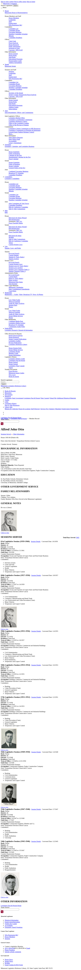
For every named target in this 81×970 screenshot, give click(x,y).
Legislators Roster (14, 351)
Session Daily (13, 305)
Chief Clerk (12, 41)
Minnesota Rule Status (16, 282)
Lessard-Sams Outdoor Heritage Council (21, 132)
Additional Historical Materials (66, 398)
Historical (8, 396)
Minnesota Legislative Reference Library (13, 386)
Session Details (35, 541)
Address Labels (13, 107)
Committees (8, 177)
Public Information (14, 46)
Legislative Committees (12, 178)
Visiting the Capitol (11, 924)
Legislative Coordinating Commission (20, 120)
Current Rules (13, 277)
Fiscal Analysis (13, 43)
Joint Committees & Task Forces (19, 203)
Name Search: (5, 907)
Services (43, 409)
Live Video (12, 300)
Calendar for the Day (15, 155)
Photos (11, 307)
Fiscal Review (13, 371)
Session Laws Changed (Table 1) (19, 269)
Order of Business (14, 153)
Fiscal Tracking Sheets (16, 223)
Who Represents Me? (15, 25)
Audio (18, 300)
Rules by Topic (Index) (16, 278)
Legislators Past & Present (17, 360)
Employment (13, 23)
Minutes (11, 36)
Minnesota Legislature (10, 3)
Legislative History (11, 403)
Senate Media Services (16, 316)
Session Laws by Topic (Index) (18, 266)
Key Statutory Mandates (53, 409)
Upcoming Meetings (15, 32)
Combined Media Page (16, 321)
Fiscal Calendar (13, 159)
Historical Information (11, 920)
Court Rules (12, 291)
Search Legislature (6, 5)
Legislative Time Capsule (16, 366)
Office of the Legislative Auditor (19, 123)
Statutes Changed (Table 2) (17, 271)
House (7, 11)
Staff (10, 21)
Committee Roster (14, 30)
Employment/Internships (12, 922)
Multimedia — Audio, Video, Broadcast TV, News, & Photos (24, 294)
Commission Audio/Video (17, 326)
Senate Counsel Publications (17, 339)
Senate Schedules (14, 162)
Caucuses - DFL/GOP (16, 50)
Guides (7, 400)
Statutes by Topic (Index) (16, 257)
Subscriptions (13, 109)
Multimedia (8, 293)
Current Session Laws (15, 244)
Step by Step (9, 405)
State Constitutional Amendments (19, 289)
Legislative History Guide (17, 359)
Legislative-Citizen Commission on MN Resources (24, 128)
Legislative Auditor (15, 341)
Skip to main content (7, 1)
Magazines (8, 393)
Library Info (8, 407)
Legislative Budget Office (17, 118)
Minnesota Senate (10, 66)
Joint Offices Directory (16, 137)
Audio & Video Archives (16, 303)
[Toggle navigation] (1, 388)
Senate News (9, 961)
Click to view (5, 533)
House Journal (13, 54)
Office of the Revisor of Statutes (19, 125)
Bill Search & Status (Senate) (18, 227)
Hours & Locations (24, 409)
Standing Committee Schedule (18, 34)
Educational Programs (15, 59)
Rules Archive (13, 280)
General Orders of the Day (17, 168)
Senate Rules (13, 102)
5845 (77, 537)
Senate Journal (13, 100)
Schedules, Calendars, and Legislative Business (19, 146)
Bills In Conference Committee (18, 207)
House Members (14, 18)
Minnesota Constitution (16, 287)
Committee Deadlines (15, 37)
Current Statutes (14, 255)
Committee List (13, 29)
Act (21, 221)
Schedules (8, 144)
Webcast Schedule (14, 301)
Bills (6, 211)
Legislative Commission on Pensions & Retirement (24, 130)
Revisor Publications (15, 343)
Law (6, 246)
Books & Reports (10, 391)
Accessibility (13, 141)
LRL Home (4, 418)
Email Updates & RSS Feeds (14, 965)
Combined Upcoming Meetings (18, 171)
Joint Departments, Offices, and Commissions (19, 112)
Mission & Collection (11, 409)
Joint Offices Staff (14, 139)
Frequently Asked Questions (13, 927)
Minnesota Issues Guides (16, 373)
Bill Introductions (14, 219)
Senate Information (15, 355)
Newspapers (8, 394)
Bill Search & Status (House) (18, 218)
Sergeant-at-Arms (14, 48)
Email (28, 948)
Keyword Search (14, 253)
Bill (17, 221)
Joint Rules (12, 57)
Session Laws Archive (16, 268)
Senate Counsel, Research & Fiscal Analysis (22, 95)
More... (11, 134)
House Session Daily (15, 348)
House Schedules (14, 152)
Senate (7, 64)
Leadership (12, 20)
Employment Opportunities (70, 409)
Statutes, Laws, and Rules (13, 248)
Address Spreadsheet (15, 62)
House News (9, 959)
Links (6, 402)
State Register (13, 284)
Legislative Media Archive (17, 323)
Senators (11, 71)
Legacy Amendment (15, 143)
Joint (6, 111)
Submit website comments (13, 952)
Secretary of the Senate (16, 93)
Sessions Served (6, 434)
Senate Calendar (14, 166)
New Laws (12, 375)
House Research (14, 45)
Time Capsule (44, 398)
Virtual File (52, 398)
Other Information (18, 434)
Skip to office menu (20, 1)
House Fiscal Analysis (16, 335)
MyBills (11, 237)
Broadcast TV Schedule (16, 173)
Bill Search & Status (15, 235)
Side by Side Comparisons (17, 209)
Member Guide (13, 353)
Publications (8, 328)
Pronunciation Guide (15, 61)
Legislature (8, 398)
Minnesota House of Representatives (16, 12)
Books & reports (14, 376)
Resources (16, 405)
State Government (17, 398)
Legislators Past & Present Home (11, 417)
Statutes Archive (14, 259)
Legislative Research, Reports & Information (19, 330)
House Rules (13, 55)
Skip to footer (31, 1)
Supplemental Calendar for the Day (20, 157)
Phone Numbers (10, 950)
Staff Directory (35, 409)
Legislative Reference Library (18, 121)
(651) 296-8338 (10, 948)
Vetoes (11, 243)
